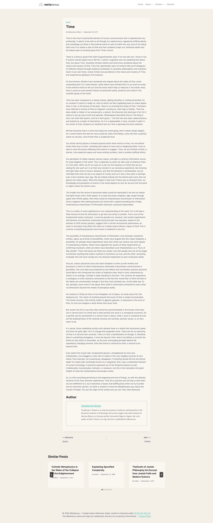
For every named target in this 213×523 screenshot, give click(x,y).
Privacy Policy (145, 516)
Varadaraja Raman (91, 405)
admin (96, 474)
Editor (56, 478)
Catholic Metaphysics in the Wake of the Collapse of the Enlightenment (65, 470)
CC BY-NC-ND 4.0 (142, 513)
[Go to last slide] (51, 474)
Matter (147, 440)
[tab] (102, 489)
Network (170, 4)
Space (67, 440)
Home (140, 4)
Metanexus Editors (74, 32)
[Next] (161, 474)
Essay (68, 22)
